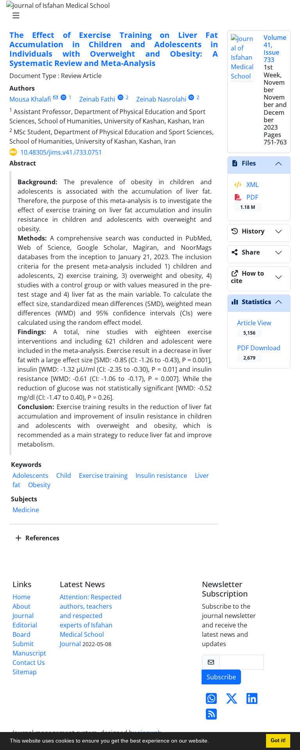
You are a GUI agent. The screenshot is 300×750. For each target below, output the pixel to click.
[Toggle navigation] (147, 15)
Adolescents (30, 475)
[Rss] (211, 716)
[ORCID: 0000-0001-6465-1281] (63, 97)
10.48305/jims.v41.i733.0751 (61, 152)
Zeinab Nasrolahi (161, 99)
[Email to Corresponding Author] (55, 97)
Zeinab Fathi (97, 99)
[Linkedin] (252, 701)
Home (21, 597)
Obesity (39, 485)
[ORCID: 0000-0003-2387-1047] (191, 97)
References (41, 538)
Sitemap (24, 672)
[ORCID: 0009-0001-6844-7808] (120, 97)
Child (63, 475)
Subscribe (221, 677)
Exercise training (103, 475)
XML (252, 184)
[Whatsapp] (211, 701)
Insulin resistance (161, 475)
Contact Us (28, 662)
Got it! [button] (278, 740)
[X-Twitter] (231, 701)
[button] (212, 742)
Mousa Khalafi (30, 99)
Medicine (25, 510)
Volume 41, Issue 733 (275, 48)
